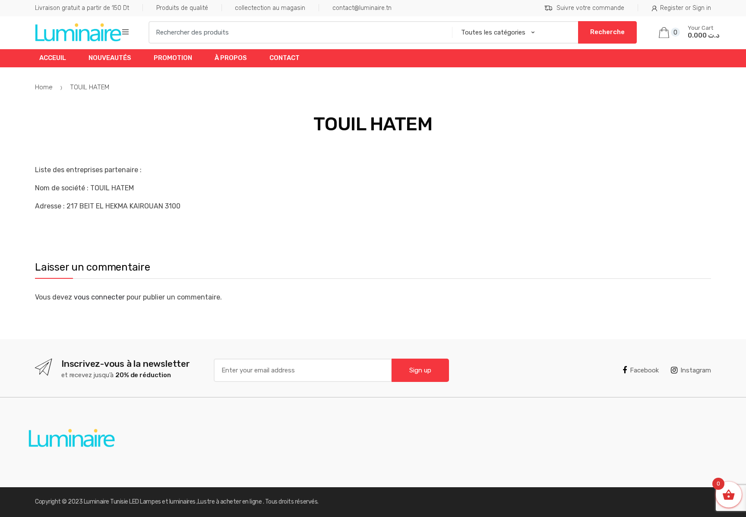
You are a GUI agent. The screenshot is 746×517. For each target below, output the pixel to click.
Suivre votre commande (590, 8)
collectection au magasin (270, 8)
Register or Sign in (685, 8)
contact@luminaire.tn (362, 8)
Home (44, 87)
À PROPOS (231, 58)
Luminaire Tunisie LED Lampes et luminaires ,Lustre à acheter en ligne (173, 501)
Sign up (420, 370)
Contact (284, 58)
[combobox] (297, 32)
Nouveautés (110, 58)
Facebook (644, 370)
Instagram (695, 370)
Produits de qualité (182, 8)
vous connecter (99, 297)
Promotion (173, 58)
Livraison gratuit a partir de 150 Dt (82, 8)
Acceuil (52, 58)
